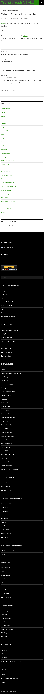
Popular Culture (5, 164)
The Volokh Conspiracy (8, 316)
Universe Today (5, 462)
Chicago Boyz (5, 291)
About (3, 674)
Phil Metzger (4, 428)
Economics (4, 120)
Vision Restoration (6, 466)
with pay (25, 36)
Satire (2, 168)
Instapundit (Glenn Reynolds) (9, 302)
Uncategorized (5, 205)
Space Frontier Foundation (8, 341)
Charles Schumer (6, 61)
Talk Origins (4, 633)
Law (2, 145)
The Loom (4, 636)
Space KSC (4, 451)
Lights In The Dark (6, 395)
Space (2, 179)
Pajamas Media (5, 593)
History (3, 138)
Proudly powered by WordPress (9, 691)
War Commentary (6, 208)
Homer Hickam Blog (7, 384)
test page (3, 682)
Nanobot (3, 522)
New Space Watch (6, 414)
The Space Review (6, 352)
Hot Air (3, 298)
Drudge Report (5, 575)
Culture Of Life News (7, 550)
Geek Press (4, 614)
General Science (5, 131)
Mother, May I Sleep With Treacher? (11, 661)
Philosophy (4, 157)
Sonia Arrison (5, 529)
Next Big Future (5, 526)
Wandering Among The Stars (9, 469)
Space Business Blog (7, 443)
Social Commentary (6, 175)
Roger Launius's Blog (7, 436)
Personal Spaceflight (7, 425)
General (3, 127)
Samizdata (4, 313)
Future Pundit (5, 511)
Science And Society (7, 171)
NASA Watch (5, 410)
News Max (4, 586)
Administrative (5, 108)
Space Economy (5, 447)
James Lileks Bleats (6, 305)
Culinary (3, 116)
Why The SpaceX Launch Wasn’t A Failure (14, 53)
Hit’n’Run (4, 294)
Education (3, 10)
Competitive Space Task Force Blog (11, 373)
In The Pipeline (5, 625)
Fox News (4, 579)
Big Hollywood (5, 567)
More (3, 23)
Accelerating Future (6, 504)
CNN (2, 571)
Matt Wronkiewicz (6, 403)
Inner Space (4, 388)
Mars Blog (4, 399)
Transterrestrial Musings (17, 2)
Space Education (6, 190)
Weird (3, 212)
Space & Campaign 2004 (8, 182)
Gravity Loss (4, 380)
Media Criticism (5, 153)
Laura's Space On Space (8, 391)
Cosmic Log (4, 377)
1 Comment (25, 18)
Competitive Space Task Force (10, 330)
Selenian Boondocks (7, 440)
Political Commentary (12, 10)
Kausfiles (3, 309)
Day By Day (4, 650)
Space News (4, 345)
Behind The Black (6, 369)
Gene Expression (6, 618)
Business (3, 112)
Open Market (5, 590)
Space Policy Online (7, 348)
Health (3, 134)
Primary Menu (41, 2)
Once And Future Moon (8, 417)
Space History (5, 194)
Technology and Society (8, 201)
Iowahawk (4, 657)
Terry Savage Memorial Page (9, 678)
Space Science (5, 197)
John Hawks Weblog (7, 629)
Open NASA (4, 421)
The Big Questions (6, 490)
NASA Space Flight (6, 337)
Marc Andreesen (5, 483)
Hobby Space (5, 334)
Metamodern (4, 518)
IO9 (2, 515)
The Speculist (5, 537)
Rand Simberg (16, 18)
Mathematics (4, 149)
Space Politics (5, 458)
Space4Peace (4, 554)
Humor (3, 142)
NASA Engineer (5, 406)
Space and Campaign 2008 (8, 186)
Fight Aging (4, 507)
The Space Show (6, 356)
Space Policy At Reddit (7, 454)
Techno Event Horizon (7, 533)
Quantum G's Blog (6, 432)
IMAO (3, 654)
